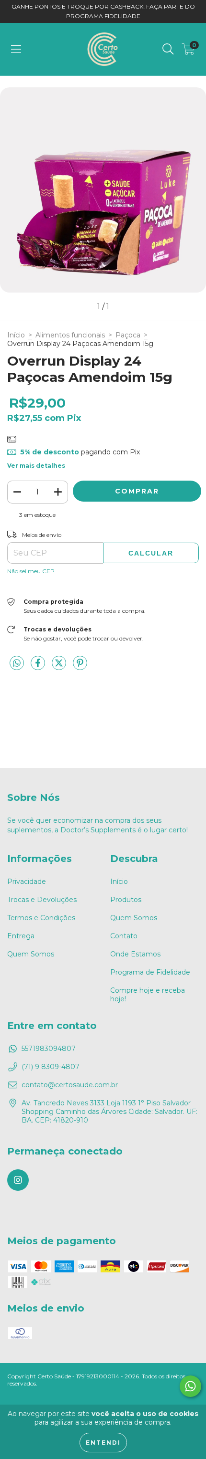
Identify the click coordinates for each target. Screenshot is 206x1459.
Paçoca (127, 335)
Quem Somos (30, 954)
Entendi (103, 1442)
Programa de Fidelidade (150, 972)
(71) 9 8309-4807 (51, 1066)
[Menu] (16, 49)
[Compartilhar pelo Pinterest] (80, 666)
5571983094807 (49, 1048)
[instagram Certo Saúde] (18, 1180)
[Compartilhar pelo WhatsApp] (17, 663)
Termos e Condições (41, 917)
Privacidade (26, 881)
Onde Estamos (135, 954)
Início (16, 335)
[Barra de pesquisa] (168, 49)
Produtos (125, 899)
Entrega (20, 936)
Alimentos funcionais (70, 335)
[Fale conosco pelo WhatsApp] (190, 1386)
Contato (123, 936)
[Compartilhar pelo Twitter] (60, 666)
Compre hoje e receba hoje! (147, 994)
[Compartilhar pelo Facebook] (39, 666)
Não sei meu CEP (31, 571)
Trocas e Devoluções (42, 899)
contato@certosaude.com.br (70, 1085)
